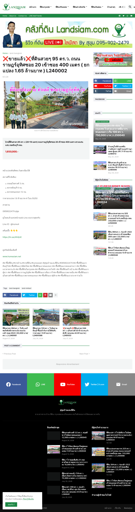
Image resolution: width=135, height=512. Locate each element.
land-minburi (26, 288)
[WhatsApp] (40, 295)
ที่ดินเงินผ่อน (96, 7)
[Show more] (55, 295)
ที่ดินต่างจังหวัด (79, 7)
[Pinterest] (45, 295)
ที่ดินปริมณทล (61, 7)
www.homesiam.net (12, 256)
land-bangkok (16, 53)
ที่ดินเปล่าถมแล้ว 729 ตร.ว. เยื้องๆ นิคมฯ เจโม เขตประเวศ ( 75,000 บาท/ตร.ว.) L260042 (74, 475)
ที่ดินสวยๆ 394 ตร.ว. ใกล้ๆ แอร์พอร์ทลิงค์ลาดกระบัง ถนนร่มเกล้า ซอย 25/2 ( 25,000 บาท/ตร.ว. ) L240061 (15, 332)
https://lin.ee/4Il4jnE (12, 237)
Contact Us (22, 16)
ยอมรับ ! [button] (11, 504)
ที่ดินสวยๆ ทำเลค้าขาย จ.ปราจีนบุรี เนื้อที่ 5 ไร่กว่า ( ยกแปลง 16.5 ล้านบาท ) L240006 (119, 166)
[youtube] (131, 16)
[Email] (50, 295)
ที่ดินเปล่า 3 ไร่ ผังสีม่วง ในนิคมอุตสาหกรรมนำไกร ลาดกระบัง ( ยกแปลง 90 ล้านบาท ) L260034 (119, 436)
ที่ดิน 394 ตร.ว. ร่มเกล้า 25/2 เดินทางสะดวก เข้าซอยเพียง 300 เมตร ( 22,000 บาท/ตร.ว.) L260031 (120, 235)
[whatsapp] (127, 16)
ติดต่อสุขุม (128, 508)
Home (5, 16)
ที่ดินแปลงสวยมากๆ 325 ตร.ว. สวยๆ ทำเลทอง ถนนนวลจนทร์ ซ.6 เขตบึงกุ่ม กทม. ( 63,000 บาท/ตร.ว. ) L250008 (120, 218)
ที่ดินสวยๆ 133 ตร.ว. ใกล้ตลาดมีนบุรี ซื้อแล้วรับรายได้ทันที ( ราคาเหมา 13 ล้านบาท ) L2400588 (45, 332)
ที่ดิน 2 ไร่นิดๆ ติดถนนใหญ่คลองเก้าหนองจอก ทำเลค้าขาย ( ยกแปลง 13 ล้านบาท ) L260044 (120, 251)
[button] (123, 7)
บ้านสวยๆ (111, 7)
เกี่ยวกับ (118, 508)
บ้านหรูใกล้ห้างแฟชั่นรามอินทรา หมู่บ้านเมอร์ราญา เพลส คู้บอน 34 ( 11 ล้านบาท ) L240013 (120, 150)
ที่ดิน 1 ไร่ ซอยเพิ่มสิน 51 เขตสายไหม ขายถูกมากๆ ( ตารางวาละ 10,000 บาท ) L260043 (75, 462)
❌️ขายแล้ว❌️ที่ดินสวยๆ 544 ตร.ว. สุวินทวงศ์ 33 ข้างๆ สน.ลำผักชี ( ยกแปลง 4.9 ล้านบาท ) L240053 (76, 332)
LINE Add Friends (35, 16)
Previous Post (10, 354)
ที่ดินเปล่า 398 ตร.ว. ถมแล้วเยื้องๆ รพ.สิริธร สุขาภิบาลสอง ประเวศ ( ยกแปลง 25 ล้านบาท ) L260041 (75, 490)
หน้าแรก (32, 7)
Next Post (83, 354)
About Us (12, 16)
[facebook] (119, 16)
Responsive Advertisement (67, 364)
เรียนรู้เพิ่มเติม (28, 499)
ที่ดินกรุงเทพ (45, 7)
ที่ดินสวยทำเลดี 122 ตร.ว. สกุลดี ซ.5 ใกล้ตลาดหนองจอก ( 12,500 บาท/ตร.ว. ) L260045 (75, 434)
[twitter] (123, 16)
